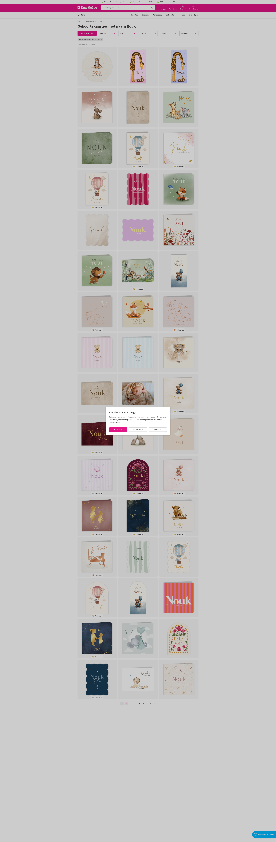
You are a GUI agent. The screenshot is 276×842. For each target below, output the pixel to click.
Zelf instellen (138, 429)
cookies (137, 417)
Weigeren (157, 429)
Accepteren (118, 429)
